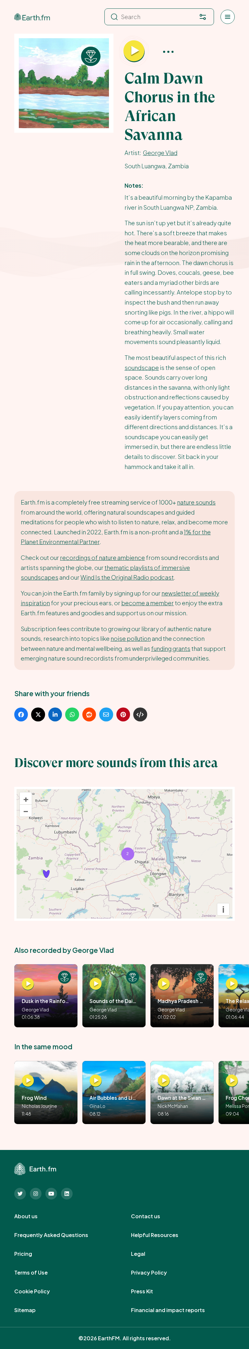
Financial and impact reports (175, 1310)
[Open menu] (227, 17)
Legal (145, 1254)
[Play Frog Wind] (28, 1081)
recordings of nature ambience (102, 557)
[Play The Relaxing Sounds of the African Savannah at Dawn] (232, 984)
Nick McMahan (173, 1106)
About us (33, 1216)
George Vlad (160, 152)
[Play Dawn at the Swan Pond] (164, 1081)
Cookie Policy (39, 1291)
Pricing (30, 1254)
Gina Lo (97, 1106)
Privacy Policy (156, 1273)
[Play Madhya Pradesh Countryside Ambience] (164, 984)
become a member (147, 603)
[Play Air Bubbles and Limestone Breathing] (95, 1081)
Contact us (152, 1216)
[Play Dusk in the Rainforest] (28, 984)
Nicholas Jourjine (39, 1106)
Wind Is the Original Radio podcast (127, 577)
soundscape (141, 367)
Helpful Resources (162, 1235)
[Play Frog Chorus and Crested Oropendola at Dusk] (232, 1081)
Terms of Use (38, 1273)
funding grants (170, 648)
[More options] (168, 51)
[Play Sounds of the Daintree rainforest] (95, 984)
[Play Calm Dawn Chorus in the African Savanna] (134, 51)
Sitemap (32, 1310)
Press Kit (149, 1291)
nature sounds (196, 502)
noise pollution (131, 638)
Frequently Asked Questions (58, 1235)
